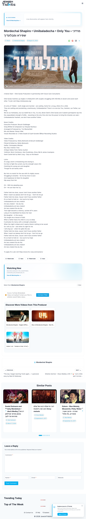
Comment (9, 455)
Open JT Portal (62, 514)
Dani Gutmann (12, 420)
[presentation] (15, 396)
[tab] (40, 435)
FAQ (38, 512)
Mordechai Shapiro (19, 40)
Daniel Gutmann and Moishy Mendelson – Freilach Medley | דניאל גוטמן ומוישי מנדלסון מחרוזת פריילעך (14, 411)
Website (60, 477)
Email (34, 477)
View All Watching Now (13, 20)
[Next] (82, 411)
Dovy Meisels (40, 415)
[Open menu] (82, 3)
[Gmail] (72, 40)
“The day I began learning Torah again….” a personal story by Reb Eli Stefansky (21, 373)
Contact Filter (43, 295)
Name (7, 477)
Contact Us (29, 512)
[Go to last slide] (6, 411)
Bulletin (46, 512)
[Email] (75, 40)
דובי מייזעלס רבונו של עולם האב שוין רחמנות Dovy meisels (44, 408)
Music (8, 40)
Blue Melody (68, 417)
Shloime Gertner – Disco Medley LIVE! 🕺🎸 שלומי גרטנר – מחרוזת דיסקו (63, 373)
